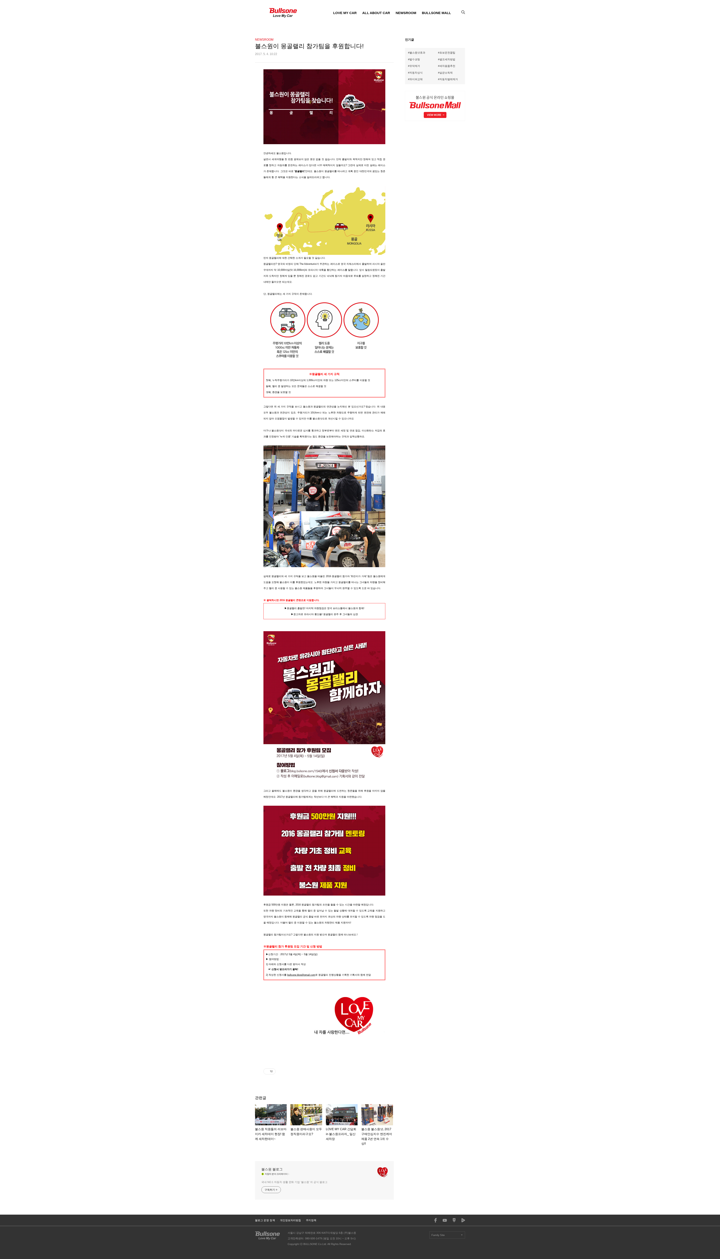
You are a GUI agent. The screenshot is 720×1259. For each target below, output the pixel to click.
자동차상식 (416, 72)
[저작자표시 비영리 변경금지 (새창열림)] (281, 1071)
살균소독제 (446, 72)
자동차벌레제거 (449, 79)
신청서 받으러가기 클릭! (285, 969)
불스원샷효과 (417, 52)
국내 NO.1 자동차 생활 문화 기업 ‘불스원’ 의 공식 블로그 (294, 1182)
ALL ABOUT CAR (376, 13)
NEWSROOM (406, 13)
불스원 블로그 (272, 1169)
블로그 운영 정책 (265, 1220)
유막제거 (415, 65)
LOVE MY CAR (345, 13)
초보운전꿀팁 (447, 52)
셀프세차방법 (447, 59)
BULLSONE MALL (436, 13)
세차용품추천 (447, 65)
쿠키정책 (311, 1220)
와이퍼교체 (416, 79)
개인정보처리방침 (290, 1220)
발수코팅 (415, 59)
